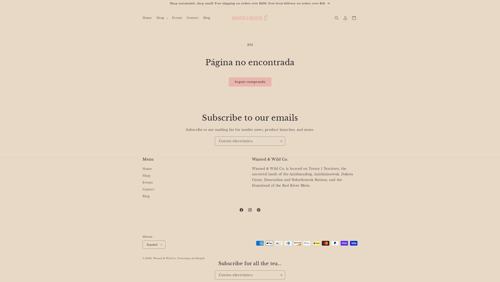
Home (147, 168)
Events (148, 182)
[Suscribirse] (280, 141)
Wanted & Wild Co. (165, 258)
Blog (146, 196)
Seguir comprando (250, 82)
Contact (148, 189)
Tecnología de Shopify (191, 258)
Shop (146, 175)
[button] (162, 18)
